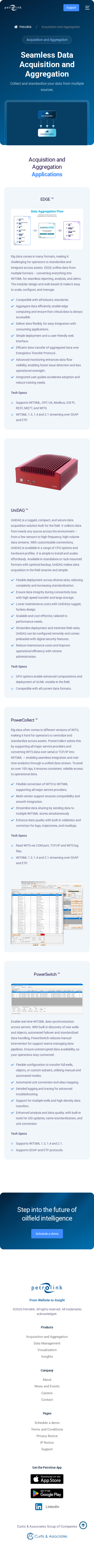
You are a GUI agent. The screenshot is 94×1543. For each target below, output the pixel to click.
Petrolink (25, 27)
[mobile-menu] (87, 8)
